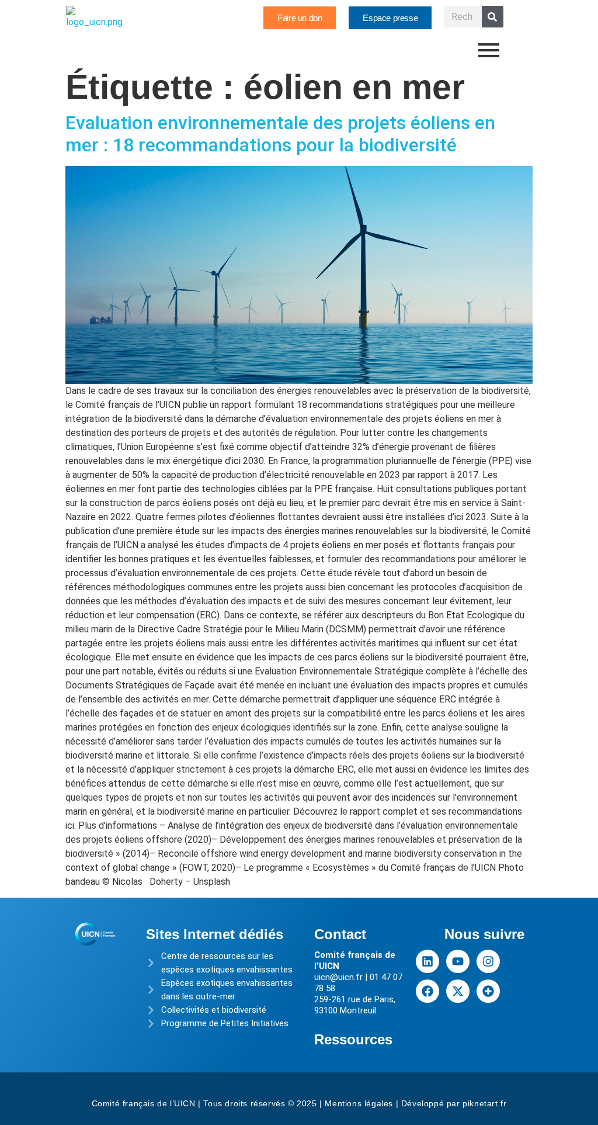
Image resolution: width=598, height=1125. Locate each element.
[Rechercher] (492, 16)
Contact (340, 934)
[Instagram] (488, 961)
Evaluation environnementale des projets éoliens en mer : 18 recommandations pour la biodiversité (280, 134)
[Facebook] (427, 991)
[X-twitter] (458, 991)
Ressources (353, 1039)
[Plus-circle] (488, 991)
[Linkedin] (427, 961)
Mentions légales (359, 1103)
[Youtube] (458, 961)
